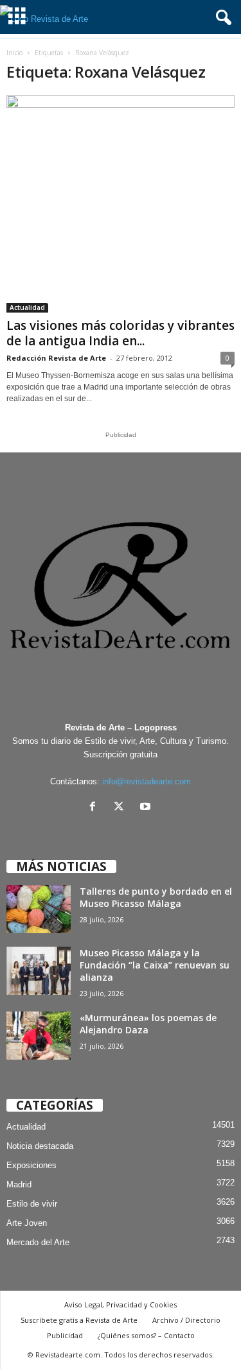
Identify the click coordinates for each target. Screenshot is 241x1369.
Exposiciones (31, 1165)
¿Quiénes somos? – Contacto (146, 1335)
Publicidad (65, 1335)
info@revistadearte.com (146, 781)
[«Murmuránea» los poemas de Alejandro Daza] (38, 1036)
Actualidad (27, 307)
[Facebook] (95, 808)
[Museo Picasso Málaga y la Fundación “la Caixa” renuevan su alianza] (38, 971)
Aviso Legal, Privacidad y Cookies (120, 1304)
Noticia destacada (39, 1146)
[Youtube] (147, 808)
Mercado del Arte (37, 1242)
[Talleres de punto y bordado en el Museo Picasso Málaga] (38, 909)
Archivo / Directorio (186, 1320)
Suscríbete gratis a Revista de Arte (79, 1320)
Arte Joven (26, 1223)
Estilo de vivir (31, 1204)
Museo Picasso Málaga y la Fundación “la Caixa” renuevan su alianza (154, 965)
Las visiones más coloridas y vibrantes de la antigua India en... (120, 333)
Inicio (14, 52)
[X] (122, 808)
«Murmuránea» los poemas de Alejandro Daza (148, 1024)
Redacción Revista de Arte (56, 358)
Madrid (18, 1184)
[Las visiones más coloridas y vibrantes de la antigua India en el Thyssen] (120, 204)
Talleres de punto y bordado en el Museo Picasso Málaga (156, 897)
